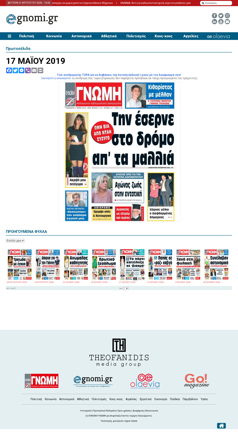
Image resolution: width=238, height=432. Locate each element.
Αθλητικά (109, 36)
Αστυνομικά (81, 36)
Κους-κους (163, 36)
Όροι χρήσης (124, 410)
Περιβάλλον (190, 399)
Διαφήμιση (138, 410)
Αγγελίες (190, 36)
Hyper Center (130, 421)
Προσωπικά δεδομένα (104, 410)
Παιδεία (175, 399)
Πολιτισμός (136, 36)
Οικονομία (160, 399)
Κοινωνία (54, 36)
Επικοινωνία (151, 410)
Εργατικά (145, 399)
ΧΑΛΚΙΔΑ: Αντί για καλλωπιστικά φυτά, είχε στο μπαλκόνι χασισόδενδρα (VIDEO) (155, 3)
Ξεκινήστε (47, 78)
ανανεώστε (63, 78)
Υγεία (204, 399)
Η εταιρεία (85, 410)
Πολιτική (26, 36)
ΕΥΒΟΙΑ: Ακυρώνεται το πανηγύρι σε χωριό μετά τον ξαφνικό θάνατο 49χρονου (58, 3)
